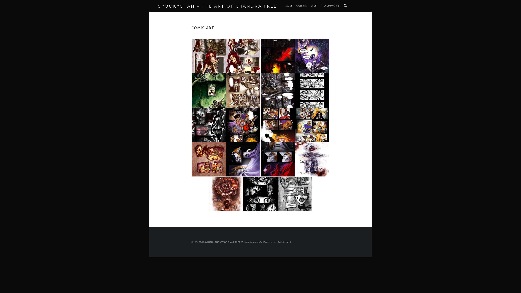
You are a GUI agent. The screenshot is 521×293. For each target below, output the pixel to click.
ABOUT (288, 6)
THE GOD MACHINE (330, 6)
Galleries (301, 6)
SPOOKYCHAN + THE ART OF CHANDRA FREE (217, 6)
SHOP (314, 6)
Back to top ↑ (284, 242)
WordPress (264, 242)
